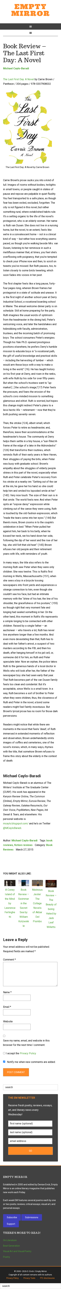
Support (11, 1224)
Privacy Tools (29, 1278)
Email (7, 1006)
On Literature (10, 1240)
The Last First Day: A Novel (18, 79)
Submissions (31, 1217)
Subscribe (12, 1217)
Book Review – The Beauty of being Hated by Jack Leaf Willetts (51, 909)
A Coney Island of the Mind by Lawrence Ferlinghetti (9, 903)
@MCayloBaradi (12, 828)
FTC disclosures (47, 1278)
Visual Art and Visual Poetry (17, 1251)
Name (7, 992)
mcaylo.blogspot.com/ (15, 823)
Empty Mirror (30, 10)
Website (8, 1021)
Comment (9, 959)
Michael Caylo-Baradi (16, 68)
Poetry (6, 1257)
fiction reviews (23, 845)
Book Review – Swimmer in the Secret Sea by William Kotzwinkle (23, 907)
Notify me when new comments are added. (31, 1062)
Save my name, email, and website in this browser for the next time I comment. (26, 1043)
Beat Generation (11, 1245)
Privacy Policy (28, 1053)
